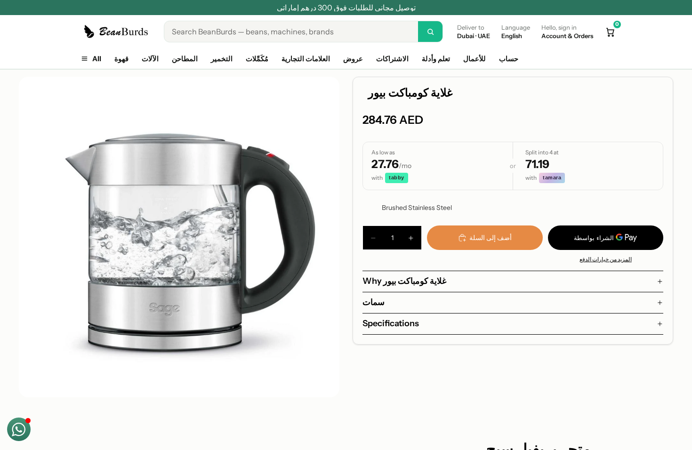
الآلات (150, 58)
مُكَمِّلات (257, 58)
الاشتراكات (392, 58)
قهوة (121, 58)
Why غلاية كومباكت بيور (404, 281)
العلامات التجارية (306, 58)
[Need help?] (19, 429)
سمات (373, 302)
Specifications (390, 323)
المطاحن (185, 58)
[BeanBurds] (117, 31)
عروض (353, 58)
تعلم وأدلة (436, 58)
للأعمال (474, 58)
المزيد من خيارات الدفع (605, 259)
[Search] (430, 31)
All (96, 58)
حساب (508, 58)
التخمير (222, 58)
